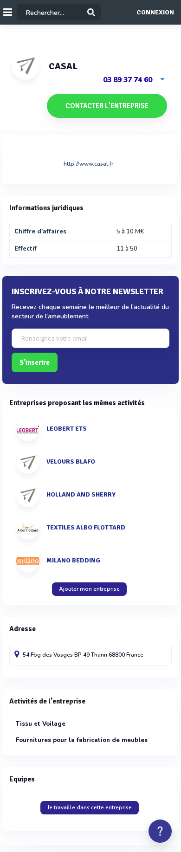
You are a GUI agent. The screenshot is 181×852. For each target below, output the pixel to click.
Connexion (155, 12)
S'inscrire (34, 362)
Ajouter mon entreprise (89, 589)
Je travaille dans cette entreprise (89, 807)
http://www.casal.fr (88, 164)
